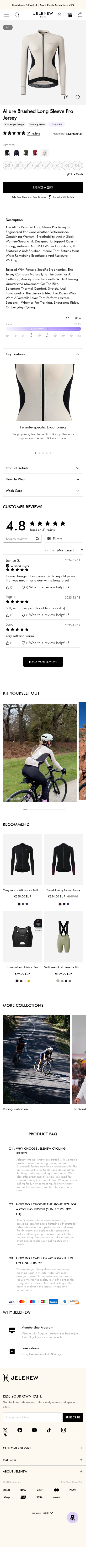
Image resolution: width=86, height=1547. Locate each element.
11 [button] (63, 809)
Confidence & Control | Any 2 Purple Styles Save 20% (43, 5)
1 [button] (35, 453)
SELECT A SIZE (43, 188)
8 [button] (52, 809)
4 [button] (47, 453)
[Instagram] (63, 1430)
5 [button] (50, 453)
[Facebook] (19, 1430)
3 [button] (43, 453)
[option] (43, 62)
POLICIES (9, 1460)
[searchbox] (18, 538)
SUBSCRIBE (72, 1417)
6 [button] (44, 809)
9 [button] (56, 809)
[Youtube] (34, 1430)
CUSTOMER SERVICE (17, 1448)
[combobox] (69, 550)
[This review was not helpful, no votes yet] (23, 587)
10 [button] (60, 809)
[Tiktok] (49, 1430)
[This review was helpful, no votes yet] (7, 587)
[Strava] (5, 1434)
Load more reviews (43, 662)
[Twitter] (5, 1430)
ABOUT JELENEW (15, 1471)
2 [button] (39, 453)
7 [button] (48, 809)
